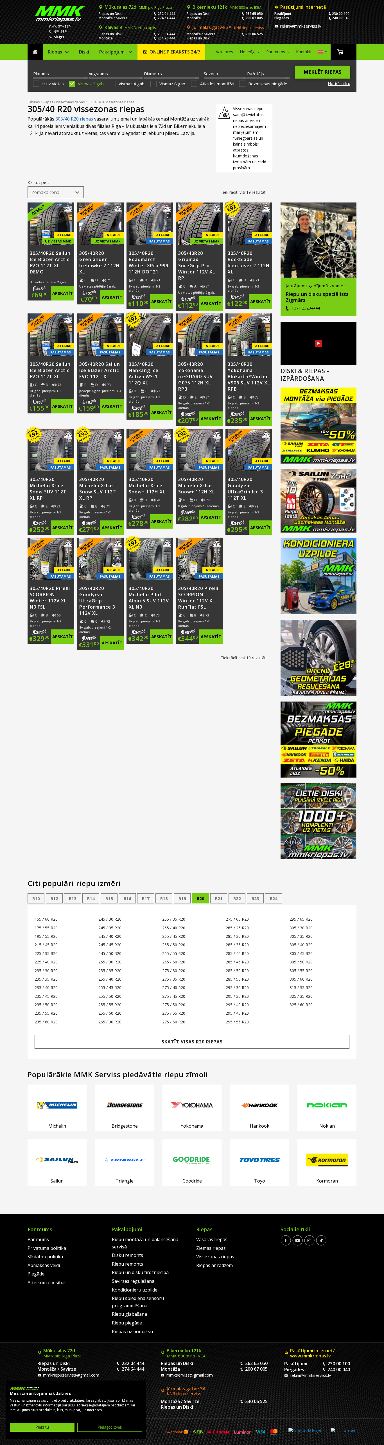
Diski (84, 52)
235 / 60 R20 (46, 1022)
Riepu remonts (127, 1264)
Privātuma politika (47, 1248)
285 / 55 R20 (237, 979)
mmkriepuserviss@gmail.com (70, 1375)
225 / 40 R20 (46, 962)
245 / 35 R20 (109, 927)
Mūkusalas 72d (138, 7)
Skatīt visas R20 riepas (192, 1042)
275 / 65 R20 (237, 919)
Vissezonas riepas (70, 102)
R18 (164, 898)
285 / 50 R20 (237, 970)
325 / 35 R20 (301, 996)
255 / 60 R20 (109, 1013)
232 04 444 (166, 13)
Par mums (275, 51)
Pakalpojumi (112, 52)
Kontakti (303, 51)
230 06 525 (254, 34)
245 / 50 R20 (109, 953)
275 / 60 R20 (173, 1022)
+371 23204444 (305, 308)
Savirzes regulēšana (133, 1281)
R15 (109, 898)
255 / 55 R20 (109, 1004)
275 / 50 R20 (173, 1004)
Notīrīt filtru (339, 83)
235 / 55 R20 (46, 1013)
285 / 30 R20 (237, 936)
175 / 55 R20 (46, 927)
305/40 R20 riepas (74, 119)
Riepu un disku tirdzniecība (140, 1272)
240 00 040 (340, 17)
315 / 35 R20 (301, 987)
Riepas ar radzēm (214, 1265)
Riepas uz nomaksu (132, 1331)
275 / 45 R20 (173, 996)
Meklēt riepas (323, 72)
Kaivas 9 (130, 27)
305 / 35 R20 (301, 936)
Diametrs (153, 73)
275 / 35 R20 (173, 979)
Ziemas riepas (211, 1248)
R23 (255, 898)
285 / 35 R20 (237, 944)
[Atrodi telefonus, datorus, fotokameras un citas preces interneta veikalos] (343, 1432)
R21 (219, 898)
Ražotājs (255, 73)
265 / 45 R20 (173, 936)
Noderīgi (247, 51)
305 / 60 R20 (301, 979)
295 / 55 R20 (237, 1022)
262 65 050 (254, 13)
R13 (72, 898)
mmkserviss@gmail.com (189, 1375)
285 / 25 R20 (237, 927)
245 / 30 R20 (109, 919)
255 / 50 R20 (109, 996)
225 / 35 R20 (46, 953)
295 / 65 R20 (301, 919)
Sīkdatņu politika (45, 1256)
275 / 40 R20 (173, 987)
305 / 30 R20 (301, 927)
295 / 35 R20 (237, 996)
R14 (91, 898)
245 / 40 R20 (109, 936)
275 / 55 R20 (173, 1013)
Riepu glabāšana (129, 1314)
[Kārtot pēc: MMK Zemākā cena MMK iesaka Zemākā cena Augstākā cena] (56, 192)
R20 (200, 898)
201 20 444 (166, 38)
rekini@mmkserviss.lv (300, 26)
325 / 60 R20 (301, 1004)
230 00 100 (340, 13)
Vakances (224, 51)
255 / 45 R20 (109, 987)
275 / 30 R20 (173, 970)
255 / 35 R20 (109, 970)
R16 (127, 898)
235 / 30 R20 (46, 970)
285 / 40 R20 (237, 953)
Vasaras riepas (211, 1239)
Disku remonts (127, 1255)
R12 (54, 898)
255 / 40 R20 (109, 979)
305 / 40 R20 (301, 944)
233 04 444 (166, 34)
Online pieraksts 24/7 (175, 52)
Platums (41, 73)
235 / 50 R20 (46, 1004)
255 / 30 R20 (109, 962)
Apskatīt (62, 293)
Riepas (55, 52)
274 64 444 (166, 17)
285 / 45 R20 (237, 962)
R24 (273, 898)
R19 (182, 898)
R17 (146, 898)
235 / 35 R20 (46, 979)
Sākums (35, 52)
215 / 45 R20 (46, 944)
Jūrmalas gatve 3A (228, 27)
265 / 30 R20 (109, 1022)
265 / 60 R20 (173, 962)
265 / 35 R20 (173, 919)
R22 (237, 898)
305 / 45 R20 (301, 953)
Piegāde (36, 1274)
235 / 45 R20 (46, 996)
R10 (36, 898)
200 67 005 (254, 17)
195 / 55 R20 (46, 936)
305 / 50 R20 (301, 962)
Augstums (98, 73)
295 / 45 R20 (237, 1013)
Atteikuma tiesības (47, 1282)
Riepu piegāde (127, 1323)
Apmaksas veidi (44, 1265)
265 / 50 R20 (173, 944)
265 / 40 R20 (173, 927)
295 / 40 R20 (237, 1004)
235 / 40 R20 (46, 987)
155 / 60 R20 (46, 919)
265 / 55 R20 (173, 953)
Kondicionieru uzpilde (134, 1290)
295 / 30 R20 (237, 987)
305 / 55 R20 (301, 970)
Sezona (211, 73)
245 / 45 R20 (109, 944)
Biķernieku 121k (227, 7)
